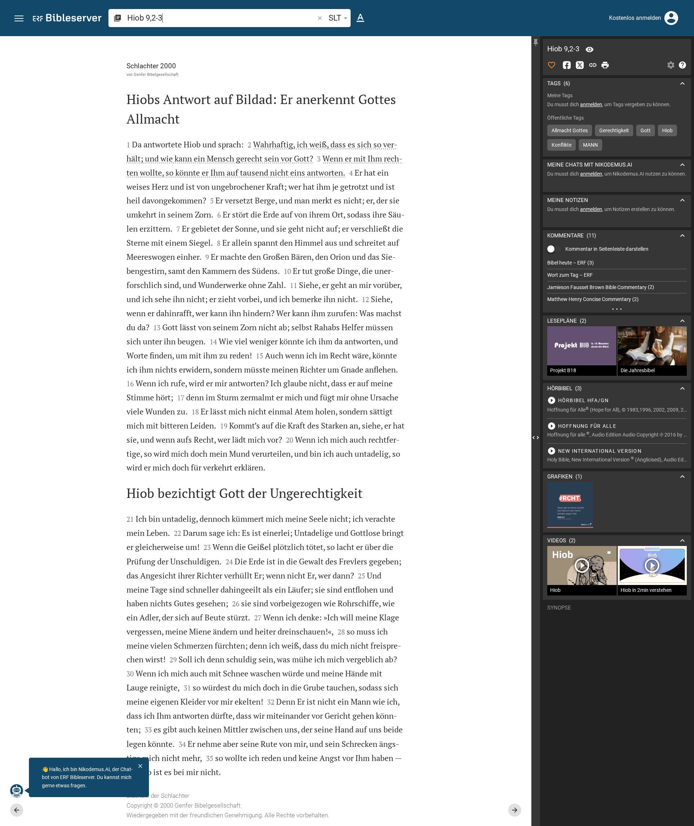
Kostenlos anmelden (635, 17)
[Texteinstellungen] (360, 18)
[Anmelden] (671, 18)
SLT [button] (335, 17)
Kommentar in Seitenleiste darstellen (606, 249)
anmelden (591, 104)
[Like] (551, 65)
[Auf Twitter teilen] (580, 65)
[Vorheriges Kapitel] (16, 810)
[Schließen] (140, 766)
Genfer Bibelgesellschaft (156, 74)
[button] (18, 19)
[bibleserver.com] (67, 19)
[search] (222, 17)
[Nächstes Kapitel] (514, 810)
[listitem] (617, 263)
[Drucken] (605, 65)
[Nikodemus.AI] (16, 790)
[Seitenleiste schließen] (535, 437)
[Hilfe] (682, 65)
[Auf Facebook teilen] (567, 65)
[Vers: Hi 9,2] (589, 49)
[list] (617, 281)
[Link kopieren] (593, 65)
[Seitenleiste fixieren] (535, 42)
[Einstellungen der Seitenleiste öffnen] (671, 65)
